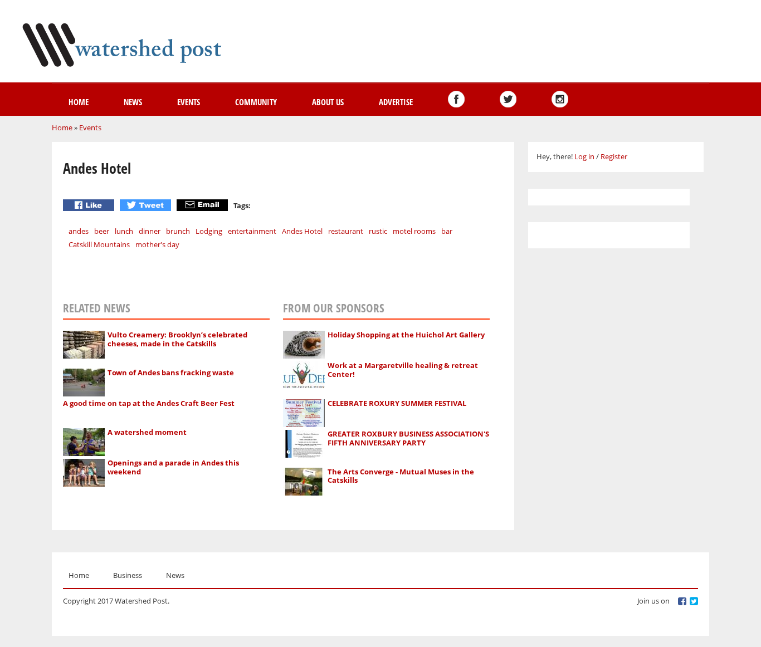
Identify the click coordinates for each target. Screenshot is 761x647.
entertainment (252, 231)
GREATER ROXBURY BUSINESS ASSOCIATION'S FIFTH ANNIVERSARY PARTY (408, 438)
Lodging (209, 231)
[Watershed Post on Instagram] (560, 99)
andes (79, 231)
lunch (124, 231)
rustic (378, 231)
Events (188, 101)
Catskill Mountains (99, 244)
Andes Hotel (302, 231)
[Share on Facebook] (90, 205)
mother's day (157, 244)
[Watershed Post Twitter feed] (508, 99)
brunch (178, 231)
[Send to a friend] (204, 205)
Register (614, 156)
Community (256, 101)
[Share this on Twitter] (147, 205)
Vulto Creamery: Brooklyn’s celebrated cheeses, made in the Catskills (177, 339)
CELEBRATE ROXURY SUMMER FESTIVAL (397, 403)
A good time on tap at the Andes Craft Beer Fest (149, 403)
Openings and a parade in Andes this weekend (173, 467)
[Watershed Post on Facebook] (456, 99)
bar (446, 231)
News (133, 101)
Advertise (396, 101)
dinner (149, 231)
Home (79, 101)
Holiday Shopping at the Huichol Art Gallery (406, 335)
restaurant (345, 231)
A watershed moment (147, 432)
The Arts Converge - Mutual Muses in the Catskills (401, 476)
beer (101, 231)
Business (127, 575)
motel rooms (414, 231)
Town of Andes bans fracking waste (171, 372)
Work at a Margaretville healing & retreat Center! (403, 369)
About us (328, 101)
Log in (584, 156)
